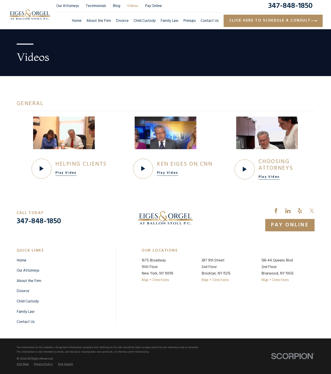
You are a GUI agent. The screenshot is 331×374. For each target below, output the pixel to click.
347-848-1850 (290, 6)
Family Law (25, 312)
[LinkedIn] (287, 210)
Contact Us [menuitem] (210, 21)
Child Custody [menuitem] (145, 21)
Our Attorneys (67, 6)
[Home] (29, 15)
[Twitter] (311, 210)
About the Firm (29, 281)
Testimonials (96, 6)
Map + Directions (155, 280)
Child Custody (28, 301)
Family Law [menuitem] (169, 21)
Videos (132, 6)
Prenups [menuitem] (189, 21)
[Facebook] (276, 210)
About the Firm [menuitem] (98, 21)
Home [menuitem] (77, 21)
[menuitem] (23, 364)
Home (21, 260)
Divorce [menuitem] (122, 21)
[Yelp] (299, 210)
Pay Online (153, 6)
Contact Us (26, 322)
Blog (116, 6)
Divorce (23, 291)
